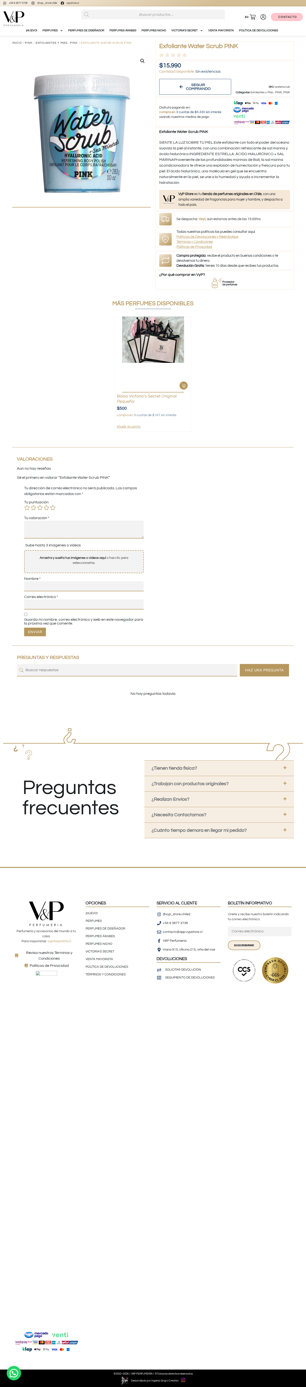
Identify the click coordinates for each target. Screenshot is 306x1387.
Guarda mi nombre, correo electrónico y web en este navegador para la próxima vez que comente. (83, 621)
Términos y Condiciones (194, 242)
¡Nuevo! (31, 30)
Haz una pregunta (264, 670)
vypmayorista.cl (59, 941)
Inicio (17, 42)
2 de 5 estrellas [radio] (33, 508)
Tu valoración (36, 518)
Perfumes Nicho (154, 30)
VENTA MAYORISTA (221, 30)
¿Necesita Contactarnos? (179, 814)
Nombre (32, 579)
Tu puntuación (36, 502)
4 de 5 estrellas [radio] (46, 508)
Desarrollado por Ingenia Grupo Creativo (155, 1380)
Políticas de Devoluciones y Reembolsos (207, 237)
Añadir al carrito (129, 426)
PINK (29, 42)
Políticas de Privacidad (194, 247)
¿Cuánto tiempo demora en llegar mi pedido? (199, 830)
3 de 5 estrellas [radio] (40, 508)
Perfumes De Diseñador (86, 30)
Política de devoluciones (258, 30)
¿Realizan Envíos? (170, 799)
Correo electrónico (41, 597)
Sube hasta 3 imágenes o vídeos (53, 545)
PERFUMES (50, 30)
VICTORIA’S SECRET (184, 30)
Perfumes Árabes (122, 30)
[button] (142, 61)
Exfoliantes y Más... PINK (57, 42)
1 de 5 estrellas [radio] (27, 508)
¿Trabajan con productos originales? (190, 783)
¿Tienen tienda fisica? (174, 768)
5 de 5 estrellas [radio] (53, 508)
